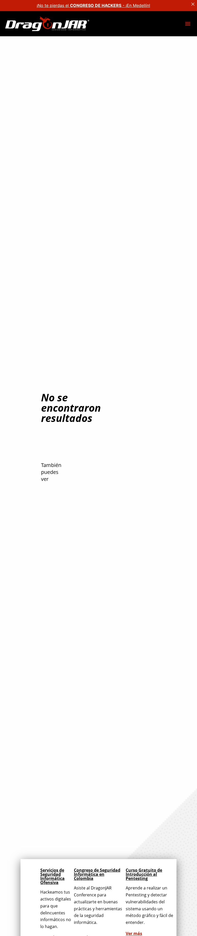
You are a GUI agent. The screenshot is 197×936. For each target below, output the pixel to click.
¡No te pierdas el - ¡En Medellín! (93, 5)
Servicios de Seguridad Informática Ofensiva (52, 876)
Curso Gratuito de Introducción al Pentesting (144, 874)
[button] (187, 24)
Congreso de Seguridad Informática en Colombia (97, 874)
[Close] (193, 4)
